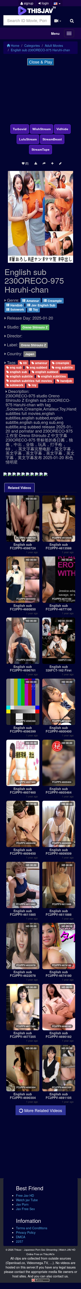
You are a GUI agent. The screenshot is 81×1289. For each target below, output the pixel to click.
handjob (65, 380)
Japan (29, 354)
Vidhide (62, 129)
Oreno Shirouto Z (34, 327)
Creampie (54, 300)
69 (24, 363)
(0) (27, 163)
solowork (16, 385)
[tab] (19, 487)
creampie (62, 363)
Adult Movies (54, 45)
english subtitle (21, 376)
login (45, 3)
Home (14, 45)
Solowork (16, 309)
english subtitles (53, 376)
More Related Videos (42, 1110)
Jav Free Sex (25, 1209)
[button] (57, 3)
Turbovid (20, 129)
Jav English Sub (42, 305)
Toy (35, 309)
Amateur (32, 300)
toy (33, 385)
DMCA (20, 1237)
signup (28, 3)
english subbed (46, 372)
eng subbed (38, 367)
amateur (40, 363)
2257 (19, 1241)
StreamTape (41, 149)
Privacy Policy (26, 1232)
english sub (18, 372)
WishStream (41, 129)
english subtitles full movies (30, 380)
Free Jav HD (25, 1195)
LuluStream (28, 139)
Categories (32, 45)
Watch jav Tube (27, 1200)
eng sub (15, 367)
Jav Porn (22, 1204)
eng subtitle (63, 367)
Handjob (15, 305)
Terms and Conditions (31, 1228)
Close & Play (40, 62)
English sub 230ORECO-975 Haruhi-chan (40, 50)
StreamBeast (52, 139)
